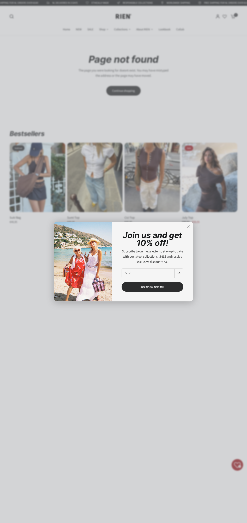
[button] (152, 287)
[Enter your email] (178, 273)
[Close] (188, 226)
